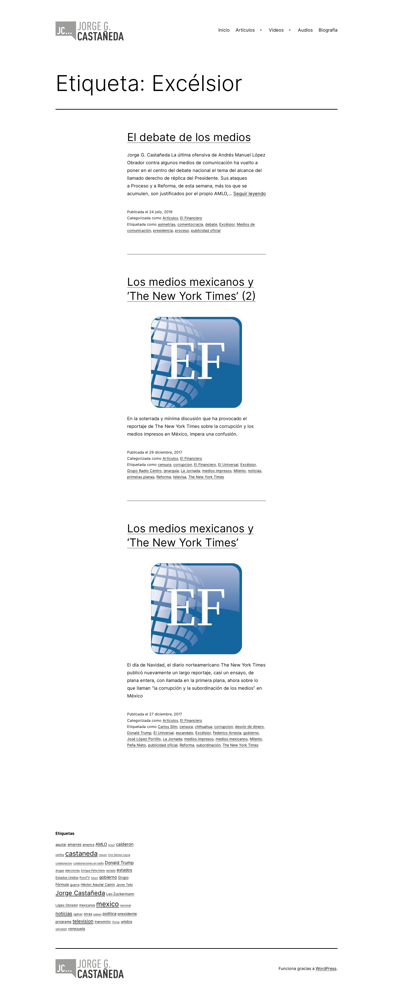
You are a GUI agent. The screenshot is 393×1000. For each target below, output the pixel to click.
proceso (182, 230)
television (83, 921)
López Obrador (66, 905)
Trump (116, 922)
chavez (103, 854)
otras (88, 914)
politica (109, 913)
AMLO (101, 844)
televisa (179, 477)
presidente (127, 914)
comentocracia (190, 224)
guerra (75, 884)
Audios (305, 30)
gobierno (251, 732)
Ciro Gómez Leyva (119, 854)
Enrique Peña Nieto (93, 870)
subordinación (208, 745)
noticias (254, 470)
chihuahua (203, 726)
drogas (59, 870)
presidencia (163, 230)
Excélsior (227, 224)
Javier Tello (124, 884)
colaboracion (63, 863)
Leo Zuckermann (120, 894)
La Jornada (190, 470)
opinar (78, 914)
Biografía (328, 30)
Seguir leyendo (249, 193)
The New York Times (206, 477)
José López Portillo (144, 739)
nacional (125, 905)
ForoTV (85, 877)
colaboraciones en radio (88, 863)
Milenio (240, 470)
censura (164, 464)
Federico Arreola (227, 732)
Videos (276, 30)
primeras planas (140, 477)
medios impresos (217, 470)
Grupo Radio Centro (144, 470)
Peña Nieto (136, 745)
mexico (107, 904)
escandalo (184, 732)
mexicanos (87, 905)
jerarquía (171, 470)
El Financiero (191, 218)
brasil (111, 844)
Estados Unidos (66, 877)
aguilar (60, 844)
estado (111, 870)
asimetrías (166, 224)
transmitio (103, 922)
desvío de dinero (249, 726)
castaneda (81, 853)
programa (63, 921)
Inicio (224, 30)
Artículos (245, 30)
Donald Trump (139, 732)
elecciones (72, 870)
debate (211, 224)
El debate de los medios (189, 137)
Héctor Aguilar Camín (98, 885)
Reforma (163, 477)
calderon (125, 844)
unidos (126, 921)
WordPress (326, 968)
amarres (74, 844)
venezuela (76, 929)
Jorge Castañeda (80, 892)
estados (124, 869)
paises (97, 914)
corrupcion (182, 464)
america (88, 844)
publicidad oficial (206, 230)
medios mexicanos (232, 739)
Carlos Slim (167, 726)
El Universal (228, 464)
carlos (59, 854)
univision (61, 929)
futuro (94, 877)
